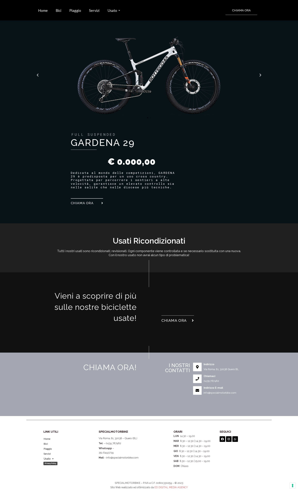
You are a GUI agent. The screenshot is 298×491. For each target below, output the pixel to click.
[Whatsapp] (235, 439)
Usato (112, 10)
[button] (241, 10)
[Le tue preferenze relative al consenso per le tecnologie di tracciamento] (293, 486)
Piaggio (75, 10)
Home (43, 10)
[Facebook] (222, 439)
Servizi (94, 10)
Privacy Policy (50, 463)
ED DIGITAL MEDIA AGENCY (171, 487)
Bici (58, 10)
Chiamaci (209, 376)
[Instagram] (229, 439)
